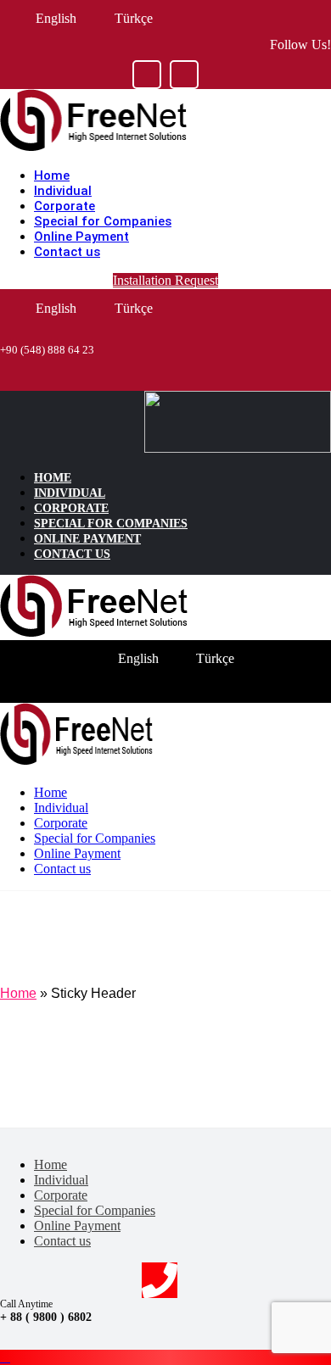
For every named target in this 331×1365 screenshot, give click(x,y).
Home (18, 993)
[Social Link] (146, 74)
